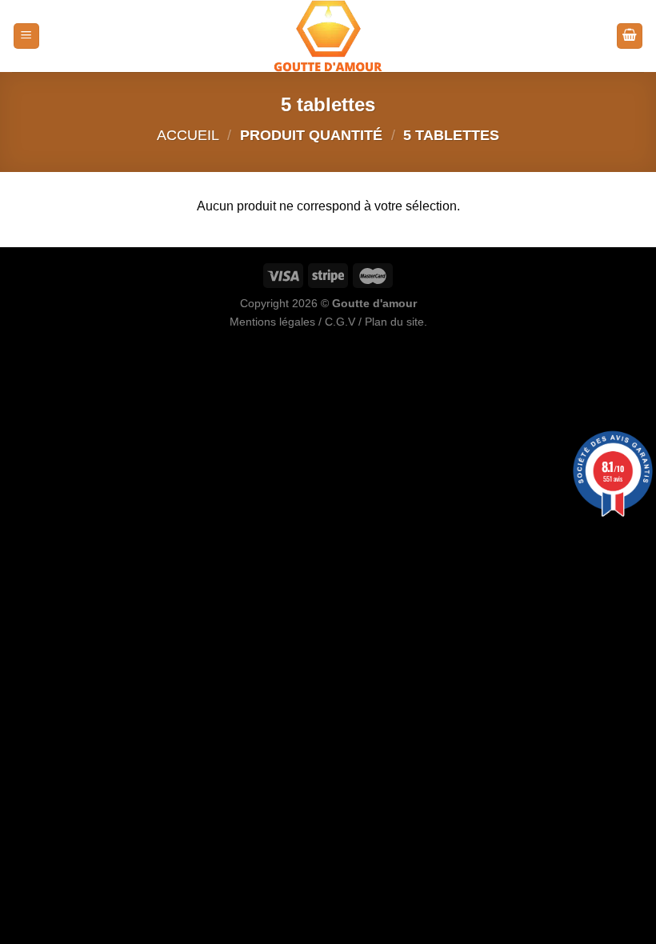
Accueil (188, 134)
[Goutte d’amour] (328, 36)
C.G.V (340, 321)
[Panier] (629, 36)
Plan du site (394, 321)
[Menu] (26, 36)
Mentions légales (272, 321)
